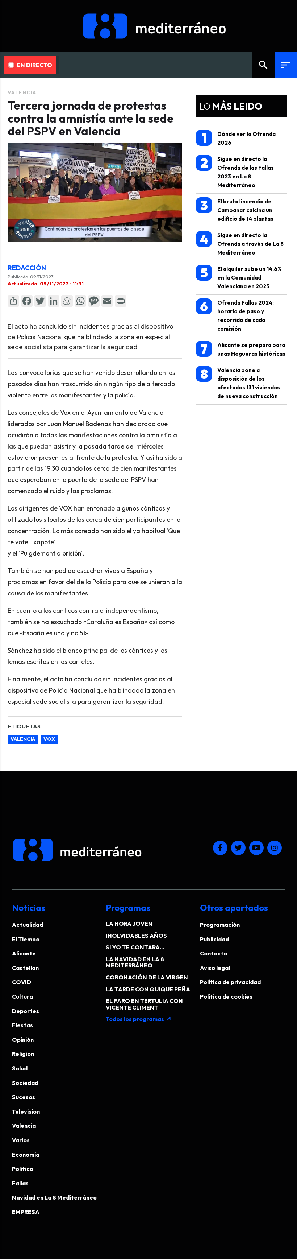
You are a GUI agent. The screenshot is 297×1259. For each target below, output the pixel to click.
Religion (23, 1053)
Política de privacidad (230, 982)
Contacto (213, 953)
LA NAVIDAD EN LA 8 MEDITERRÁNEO (135, 962)
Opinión (23, 1039)
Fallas (20, 1183)
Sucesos (23, 1097)
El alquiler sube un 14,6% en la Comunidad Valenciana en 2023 (241, 277)
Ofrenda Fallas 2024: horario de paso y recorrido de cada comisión (237, 315)
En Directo (34, 65)
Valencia (22, 92)
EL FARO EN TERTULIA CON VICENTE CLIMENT (144, 1004)
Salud (20, 1068)
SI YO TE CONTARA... (135, 947)
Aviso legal (215, 967)
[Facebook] (27, 301)
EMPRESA (25, 1211)
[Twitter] (40, 301)
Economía (25, 1154)
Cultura (22, 996)
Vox (49, 739)
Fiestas (22, 1025)
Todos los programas (139, 1019)
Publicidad (214, 939)
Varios (21, 1140)
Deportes (25, 1011)
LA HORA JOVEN (129, 923)
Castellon (25, 967)
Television (26, 1111)
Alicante (24, 953)
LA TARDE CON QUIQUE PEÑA (148, 989)
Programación (220, 924)
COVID (21, 982)
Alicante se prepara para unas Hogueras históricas (242, 349)
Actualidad (27, 924)
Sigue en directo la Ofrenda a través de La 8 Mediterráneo (242, 243)
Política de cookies (226, 996)
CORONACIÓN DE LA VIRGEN (147, 977)
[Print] (120, 301)
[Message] (94, 301)
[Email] (107, 301)
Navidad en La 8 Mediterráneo (54, 1197)
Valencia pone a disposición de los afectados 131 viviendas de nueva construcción (240, 383)
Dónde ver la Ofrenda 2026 (238, 138)
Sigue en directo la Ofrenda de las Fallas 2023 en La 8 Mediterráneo (237, 172)
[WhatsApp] (80, 301)
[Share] (13, 301)
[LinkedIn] (53, 301)
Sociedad (25, 1082)
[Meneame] (67, 301)
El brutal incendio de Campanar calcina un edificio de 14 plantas (237, 209)
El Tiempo (25, 939)
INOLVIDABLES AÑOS (136, 935)
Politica (22, 1168)
